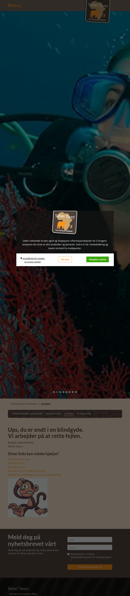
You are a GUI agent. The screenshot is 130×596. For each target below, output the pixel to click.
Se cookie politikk (32, 261)
